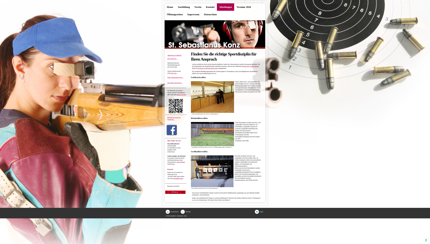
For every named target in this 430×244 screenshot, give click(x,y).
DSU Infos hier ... (172, 59)
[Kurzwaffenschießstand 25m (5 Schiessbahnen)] (212, 171)
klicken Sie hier (181, 94)
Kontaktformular (178, 178)
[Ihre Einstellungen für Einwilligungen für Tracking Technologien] (426, 240)
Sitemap (188, 212)
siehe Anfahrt (180, 162)
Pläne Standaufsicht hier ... (175, 77)
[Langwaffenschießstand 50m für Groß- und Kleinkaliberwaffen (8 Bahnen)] (212, 134)
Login (261, 212)
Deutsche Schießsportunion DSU (208, 68)
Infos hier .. (174, 73)
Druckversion (175, 212)
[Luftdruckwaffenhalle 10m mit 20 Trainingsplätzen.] (212, 97)
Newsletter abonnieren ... (175, 83)
